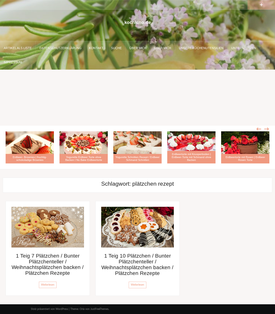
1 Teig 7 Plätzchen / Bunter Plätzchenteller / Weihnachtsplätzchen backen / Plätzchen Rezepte (48, 264)
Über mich (137, 48)
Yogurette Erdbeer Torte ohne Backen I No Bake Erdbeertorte (83, 158)
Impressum (13, 62)
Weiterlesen (47, 285)
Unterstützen (243, 48)
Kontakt (96, 48)
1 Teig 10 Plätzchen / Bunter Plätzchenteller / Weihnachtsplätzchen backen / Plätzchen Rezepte (137, 264)
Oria (82, 309)
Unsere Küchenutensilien (201, 48)
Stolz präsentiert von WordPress (49, 309)
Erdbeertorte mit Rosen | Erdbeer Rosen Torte (245, 158)
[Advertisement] (137, 98)
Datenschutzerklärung (60, 48)
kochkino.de (137, 22)
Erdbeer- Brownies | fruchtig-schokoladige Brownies (30, 158)
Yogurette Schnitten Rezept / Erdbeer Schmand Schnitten (137, 158)
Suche (116, 48)
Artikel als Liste (18, 48)
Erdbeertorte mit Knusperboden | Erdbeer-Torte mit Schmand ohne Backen (191, 157)
